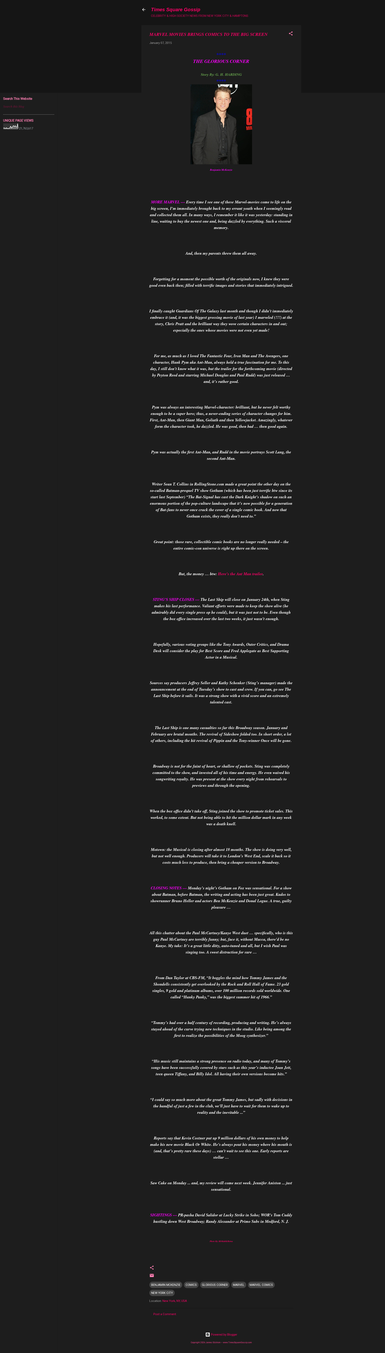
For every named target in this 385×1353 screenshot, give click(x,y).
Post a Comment (164, 1314)
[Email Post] (151, 1277)
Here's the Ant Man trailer (240, 573)
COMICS (191, 1285)
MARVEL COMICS (261, 1285)
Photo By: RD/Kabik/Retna (221, 1241)
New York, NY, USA (174, 1301)
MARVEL (238, 1285)
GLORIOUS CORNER (215, 1285)
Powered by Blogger (223, 1334)
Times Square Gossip (175, 9)
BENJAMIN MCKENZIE (165, 1285)
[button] (290, 34)
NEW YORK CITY (162, 1293)
